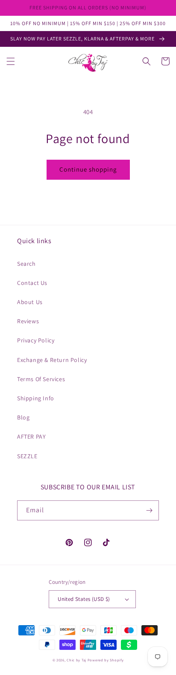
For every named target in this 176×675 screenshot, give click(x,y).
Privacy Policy (35, 340)
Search (26, 263)
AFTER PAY (31, 436)
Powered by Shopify (106, 660)
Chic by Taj (76, 660)
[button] (10, 61)
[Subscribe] (149, 510)
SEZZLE (27, 456)
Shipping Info (35, 398)
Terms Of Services (41, 379)
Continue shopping (88, 169)
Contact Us (32, 283)
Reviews (28, 321)
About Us (30, 302)
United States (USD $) (84, 599)
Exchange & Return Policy (52, 360)
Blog (23, 417)
